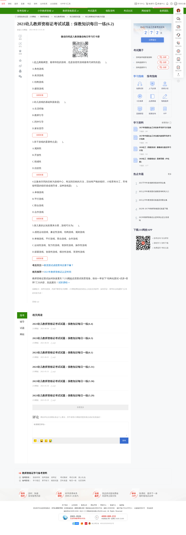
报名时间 (36, 477)
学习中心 (141, 4)
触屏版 (122, 505)
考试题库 (92, 11)
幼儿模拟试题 (75, 17)
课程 (10, 4)
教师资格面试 (69, 11)
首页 (3, 4)
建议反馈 (178, 70)
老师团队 (164, 11)
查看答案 (39, 95)
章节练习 (45, 481)
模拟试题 (54, 481)
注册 (183, 4)
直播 (22, 4)
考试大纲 (72, 477)
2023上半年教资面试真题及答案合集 (151, 201)
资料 (35, 4)
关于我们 (65, 505)
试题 (22, 328)
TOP (178, 76)
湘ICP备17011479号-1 (124, 508)
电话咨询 (178, 46)
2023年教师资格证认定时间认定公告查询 (152, 218)
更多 (169, 174)
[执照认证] (82, 523)
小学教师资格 (44, 11)
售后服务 (178, 38)
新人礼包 (82, 477)
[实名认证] (86, 523)
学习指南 (138, 76)
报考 (22, 315)
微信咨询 (178, 22)
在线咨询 (178, 14)
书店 (29, 4)
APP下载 (178, 62)
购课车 (151, 4)
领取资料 (110, 11)
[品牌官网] (75, 523)
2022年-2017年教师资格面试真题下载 (151, 209)
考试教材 (63, 477)
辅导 (22, 321)
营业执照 (150, 508)
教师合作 (84, 505)
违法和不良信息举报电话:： (48, 508)
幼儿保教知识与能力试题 (95, 17)
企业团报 (53, 4)
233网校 (33, 17)
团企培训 (178, 54)
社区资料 (82, 481)
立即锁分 (152, 40)
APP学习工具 (65, 4)
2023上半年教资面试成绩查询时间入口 (152, 192)
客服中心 (161, 4)
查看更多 (80, 407)
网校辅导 (146, 11)
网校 (22, 334)
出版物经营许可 (139, 508)
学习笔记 (36, 481)
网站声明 (94, 505)
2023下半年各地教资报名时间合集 (150, 183)
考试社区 (128, 11)
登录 (180, 4)
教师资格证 (44, 17)
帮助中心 (103, 505)
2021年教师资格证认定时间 (57, 272)
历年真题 (63, 481)
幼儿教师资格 (59, 17)
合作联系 (43, 4)
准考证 (53, 477)
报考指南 (21, 11)
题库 (16, 4)
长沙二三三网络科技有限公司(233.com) (93, 511)
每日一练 (72, 481)
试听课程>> (64, 282)
